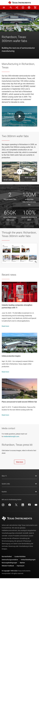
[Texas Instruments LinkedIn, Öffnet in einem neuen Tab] (22, 505)
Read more (5, 326)
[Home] (19, 2)
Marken (22, 563)
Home (4, 13)
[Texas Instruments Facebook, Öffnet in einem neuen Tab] (9, 505)
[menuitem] (11, 7)
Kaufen (4, 492)
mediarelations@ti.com (11, 436)
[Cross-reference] (17, 7)
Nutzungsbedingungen (9, 563)
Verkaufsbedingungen (28, 559)
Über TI (4, 476)
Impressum (20, 566)
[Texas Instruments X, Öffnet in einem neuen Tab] (16, 505)
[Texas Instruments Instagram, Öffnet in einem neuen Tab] (3, 505)
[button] (4, 7)
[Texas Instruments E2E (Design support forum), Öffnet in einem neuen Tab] (29, 505)
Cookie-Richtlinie (19, 556)
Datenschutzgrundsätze (10, 559)
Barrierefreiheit (7, 556)
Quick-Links (6, 484)
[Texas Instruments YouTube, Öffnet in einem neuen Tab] (36, 505)
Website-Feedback (8, 566)
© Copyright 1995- (10, 571)
